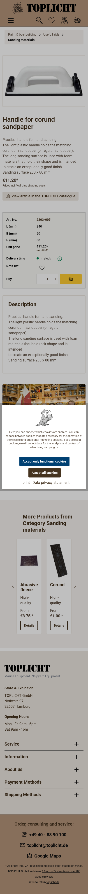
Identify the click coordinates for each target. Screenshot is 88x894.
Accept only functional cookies (44, 461)
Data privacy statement (50, 482)
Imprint (24, 482)
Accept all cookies (45, 473)
